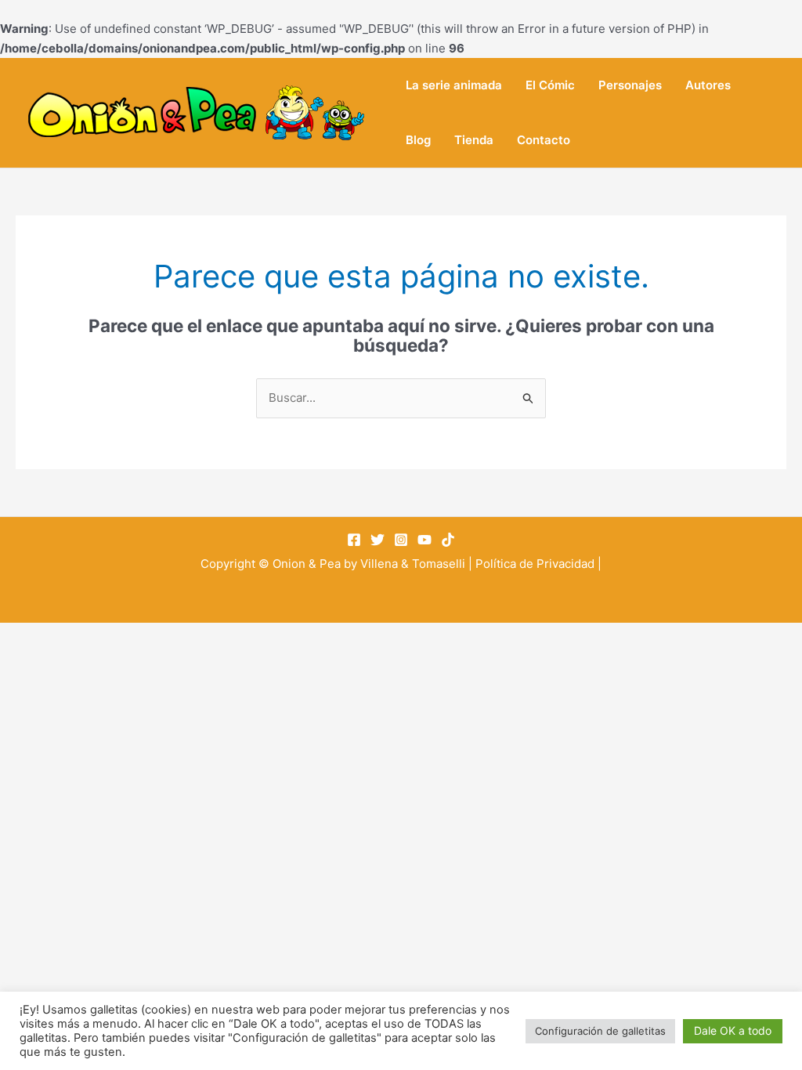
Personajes (630, 85)
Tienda (473, 139)
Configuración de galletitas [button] (600, 1031)
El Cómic (550, 85)
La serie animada (454, 85)
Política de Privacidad (534, 563)
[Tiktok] (448, 540)
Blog (418, 139)
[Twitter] (377, 540)
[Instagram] (401, 540)
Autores (708, 85)
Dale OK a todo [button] (732, 1030)
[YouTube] (424, 540)
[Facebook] (354, 540)
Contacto (543, 139)
